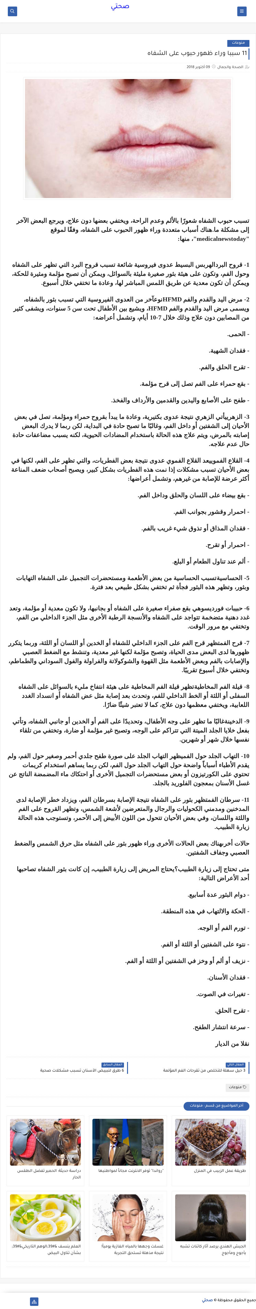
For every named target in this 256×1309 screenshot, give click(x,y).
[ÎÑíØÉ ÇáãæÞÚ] (4, 1301)
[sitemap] (34, 1301)
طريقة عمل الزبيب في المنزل (220, 1171)
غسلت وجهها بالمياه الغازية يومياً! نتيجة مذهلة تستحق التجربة (132, 1250)
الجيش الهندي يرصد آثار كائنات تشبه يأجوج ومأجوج (213, 1250)
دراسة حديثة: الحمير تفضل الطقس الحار (49, 1174)
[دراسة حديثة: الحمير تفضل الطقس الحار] (45, 1142)
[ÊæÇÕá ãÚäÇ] (14, 1301)
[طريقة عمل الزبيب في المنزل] (210, 1142)
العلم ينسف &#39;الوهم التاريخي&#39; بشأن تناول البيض (46, 1250)
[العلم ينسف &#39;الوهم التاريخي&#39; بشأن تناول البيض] (45, 1217)
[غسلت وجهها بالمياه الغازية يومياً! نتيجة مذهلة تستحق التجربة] (127, 1217)
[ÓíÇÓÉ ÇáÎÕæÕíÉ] (24, 1301)
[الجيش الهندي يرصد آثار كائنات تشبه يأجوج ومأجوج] (210, 1217)
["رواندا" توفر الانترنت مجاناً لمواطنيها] (127, 1142)
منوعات (238, 43)
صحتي (120, 7)
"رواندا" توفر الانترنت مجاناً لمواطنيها (130, 1171)
